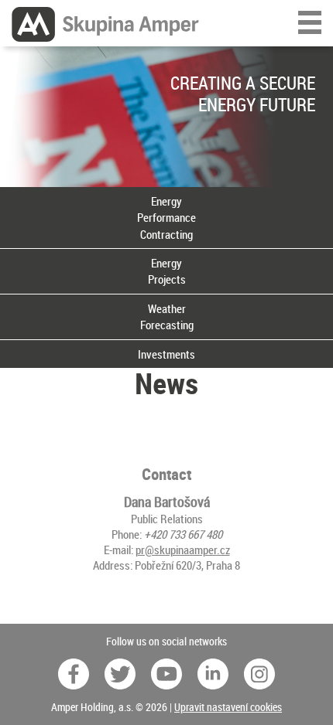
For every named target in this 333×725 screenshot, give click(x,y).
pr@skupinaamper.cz (183, 549)
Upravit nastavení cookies (228, 707)
